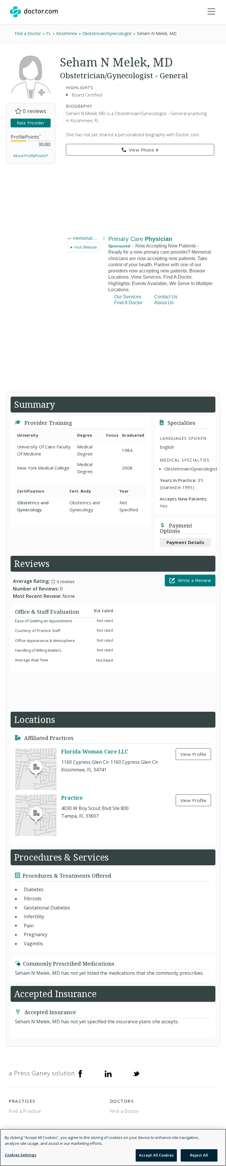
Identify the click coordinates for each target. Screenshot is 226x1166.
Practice (72, 797)
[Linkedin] (108, 1073)
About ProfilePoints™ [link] (30, 155)
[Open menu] (211, 12)
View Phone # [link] (144, 150)
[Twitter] (136, 1073)
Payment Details (186, 542)
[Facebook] (80, 1073)
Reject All (199, 1155)
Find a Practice (25, 1111)
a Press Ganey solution (42, 1073)
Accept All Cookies (156, 1155)
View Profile (193, 754)
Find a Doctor (124, 1111)
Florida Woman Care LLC (94, 751)
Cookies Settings (20, 1154)
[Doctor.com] (34, 11)
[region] (113, 1147)
